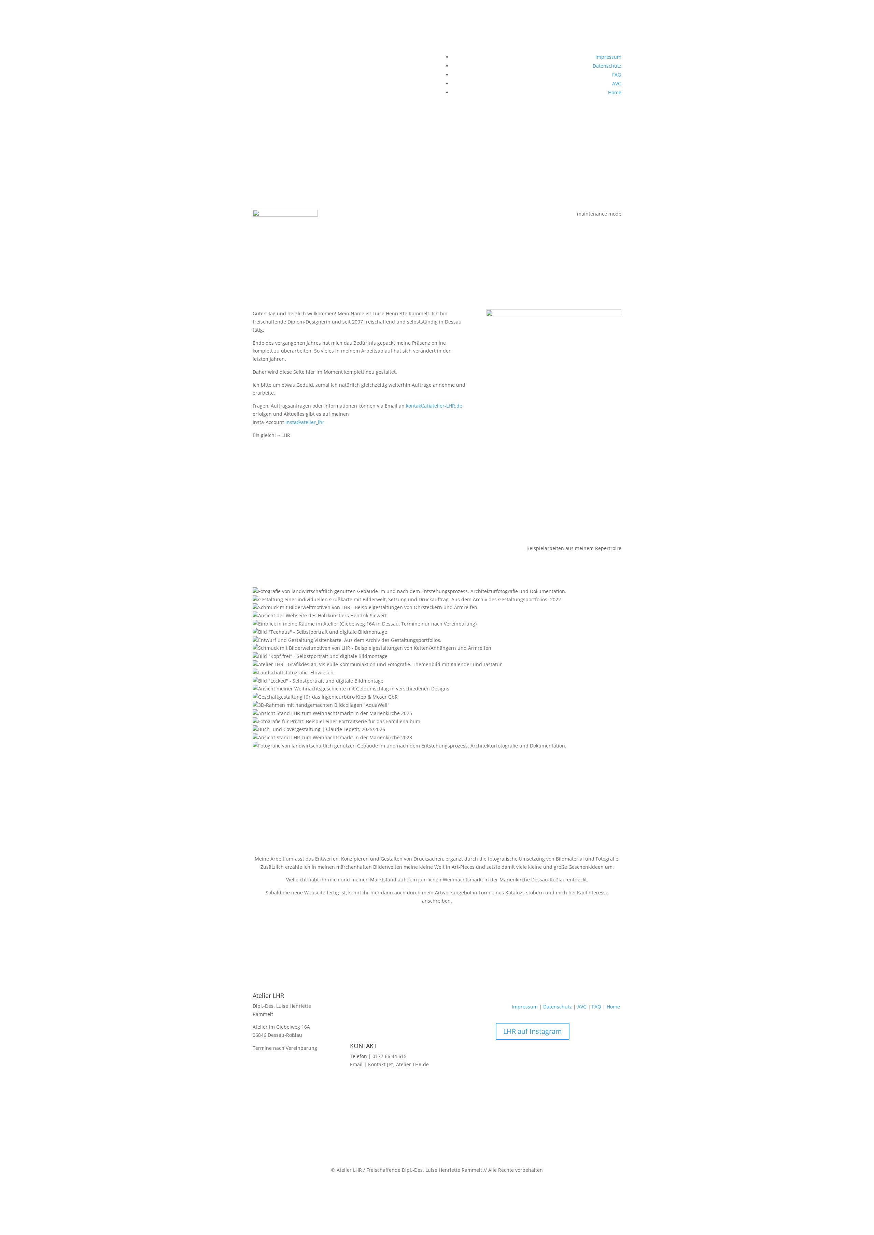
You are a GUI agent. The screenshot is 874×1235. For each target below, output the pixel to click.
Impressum (608, 57)
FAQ (616, 74)
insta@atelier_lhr (304, 422)
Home (614, 92)
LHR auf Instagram (532, 1031)
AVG (616, 83)
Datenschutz (607, 66)
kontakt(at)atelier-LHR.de (434, 405)
